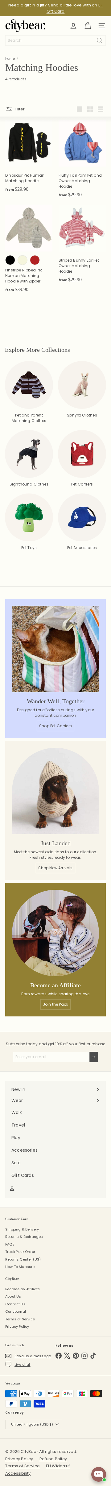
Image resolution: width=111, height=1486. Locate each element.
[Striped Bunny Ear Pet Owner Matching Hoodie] (82, 245)
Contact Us (15, 1304)
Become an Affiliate (22, 1289)
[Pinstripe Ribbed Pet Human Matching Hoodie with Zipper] (28, 250)
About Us (13, 1296)
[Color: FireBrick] (35, 260)
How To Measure (20, 1266)
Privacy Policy (17, 1326)
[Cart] (87, 26)
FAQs (9, 1244)
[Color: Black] (10, 260)
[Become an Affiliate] (55, 933)
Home (10, 58)
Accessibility (18, 1473)
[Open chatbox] (98, 1474)
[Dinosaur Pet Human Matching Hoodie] (28, 158)
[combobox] (55, 40)
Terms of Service (20, 1319)
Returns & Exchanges (24, 1236)
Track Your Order (20, 1251)
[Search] (99, 40)
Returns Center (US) (23, 1259)
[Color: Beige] (22, 260)
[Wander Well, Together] (55, 649)
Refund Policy (53, 1459)
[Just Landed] (55, 791)
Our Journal (15, 1311)
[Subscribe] (93, 1057)
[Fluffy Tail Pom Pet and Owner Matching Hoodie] (82, 161)
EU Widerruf (58, 1466)
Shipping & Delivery (22, 1229)
